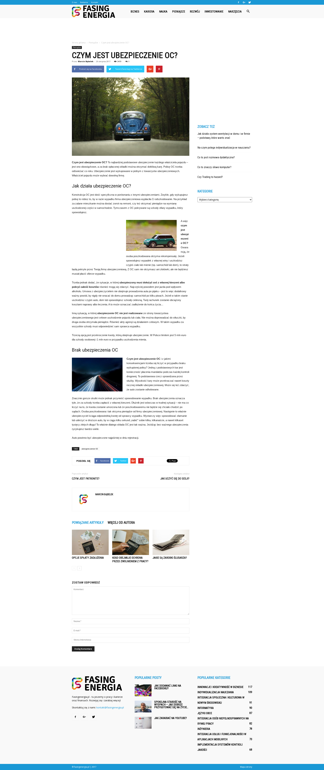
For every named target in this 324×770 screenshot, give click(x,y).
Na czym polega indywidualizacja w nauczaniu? (224, 147)
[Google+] (244, 2)
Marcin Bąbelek (85, 61)
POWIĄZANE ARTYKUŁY (88, 523)
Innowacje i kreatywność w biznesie (220, 687)
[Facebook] (238, 2)
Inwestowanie (214, 11)
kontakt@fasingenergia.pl (110, 707)
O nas (74, 2)
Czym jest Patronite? (85, 478)
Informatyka (205, 708)
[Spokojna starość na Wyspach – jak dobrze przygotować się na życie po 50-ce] (143, 706)
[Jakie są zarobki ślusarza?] (171, 542)
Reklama (84, 2)
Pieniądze (178, 11)
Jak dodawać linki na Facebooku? (167, 687)
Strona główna (79, 42)
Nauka (163, 11)
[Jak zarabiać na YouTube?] (143, 723)
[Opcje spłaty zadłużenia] (90, 542)
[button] (248, 11)
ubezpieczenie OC (90, 448)
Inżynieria (203, 729)
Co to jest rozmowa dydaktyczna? (216, 157)
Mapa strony (246, 766)
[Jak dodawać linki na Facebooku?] (143, 690)
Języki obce (204, 713)
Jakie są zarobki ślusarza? (170, 557)
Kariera (149, 11)
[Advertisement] (162, 29)
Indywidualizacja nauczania (215, 692)
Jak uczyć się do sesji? (174, 478)
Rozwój (195, 11)
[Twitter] (249, 2)
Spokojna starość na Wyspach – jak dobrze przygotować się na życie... (171, 704)
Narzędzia (235, 11)
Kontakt (94, 2)
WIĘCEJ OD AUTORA (121, 523)
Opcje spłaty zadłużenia (88, 557)
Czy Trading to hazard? (210, 177)
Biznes (135, 11)
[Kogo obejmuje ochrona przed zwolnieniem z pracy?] (130, 542)
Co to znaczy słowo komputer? (214, 167)
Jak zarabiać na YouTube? (170, 718)
